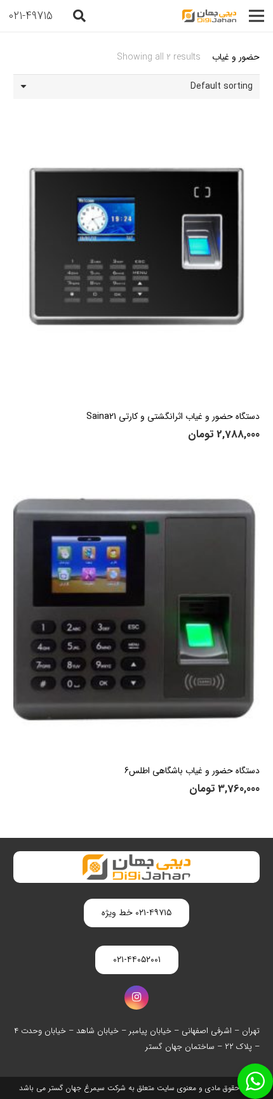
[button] (79, 16)
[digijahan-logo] (209, 16)
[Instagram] (136, 998)
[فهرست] (256, 16)
